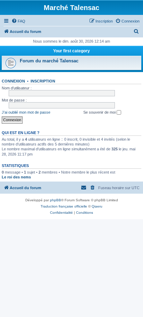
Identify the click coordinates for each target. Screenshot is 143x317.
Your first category (71, 51)
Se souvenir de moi (100, 112)
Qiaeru (97, 206)
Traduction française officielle (64, 206)
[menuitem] (18, 21)
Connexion (13, 81)
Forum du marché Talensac (49, 60)
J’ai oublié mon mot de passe (26, 112)
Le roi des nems (16, 177)
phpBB (55, 200)
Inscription (43, 81)
